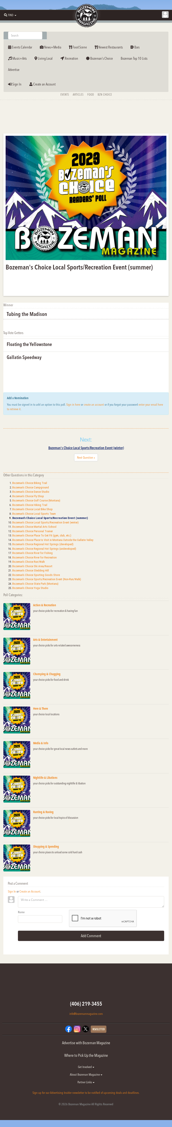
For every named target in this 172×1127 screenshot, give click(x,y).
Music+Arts (19, 58)
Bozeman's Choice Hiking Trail (29, 505)
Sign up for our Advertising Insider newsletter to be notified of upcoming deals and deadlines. (86, 1093)
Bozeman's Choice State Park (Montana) (35, 583)
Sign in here (73, 405)
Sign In (17, 84)
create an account (94, 405)
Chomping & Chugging (46, 674)
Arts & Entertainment (45, 640)
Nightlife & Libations (45, 778)
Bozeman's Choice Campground (30, 487)
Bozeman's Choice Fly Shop (28, 496)
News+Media (52, 47)
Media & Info (40, 743)
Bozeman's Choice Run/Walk (28, 561)
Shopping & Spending (46, 847)
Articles (78, 94)
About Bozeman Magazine (85, 1074)
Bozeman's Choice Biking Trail (29, 483)
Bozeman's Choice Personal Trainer (32, 531)
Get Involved (85, 1067)
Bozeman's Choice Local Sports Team (34, 513)
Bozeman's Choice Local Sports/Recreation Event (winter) (86, 448)
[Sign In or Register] (165, 14)
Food (90, 94)
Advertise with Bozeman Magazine (86, 1042)
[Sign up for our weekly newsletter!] (98, 1029)
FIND (10, 15)
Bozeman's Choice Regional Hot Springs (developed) (42, 544)
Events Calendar (21, 47)
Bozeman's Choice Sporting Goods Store (36, 575)
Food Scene (79, 47)
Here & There (40, 709)
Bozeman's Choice (101, 58)
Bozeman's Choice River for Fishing (32, 553)
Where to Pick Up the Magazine (86, 1055)
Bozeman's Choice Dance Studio (30, 491)
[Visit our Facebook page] (68, 1029)
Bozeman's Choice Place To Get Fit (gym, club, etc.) (41, 535)
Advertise (13, 69)
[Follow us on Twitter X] (85, 1029)
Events (64, 94)
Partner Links (85, 1082)
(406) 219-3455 (86, 1003)
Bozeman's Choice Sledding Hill (30, 570)
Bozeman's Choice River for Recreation (34, 557)
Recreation (71, 58)
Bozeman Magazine (86, 15)
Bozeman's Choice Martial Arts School (34, 526)
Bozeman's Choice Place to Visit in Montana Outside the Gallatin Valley (52, 540)
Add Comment (91, 935)
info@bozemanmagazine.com (86, 1014)
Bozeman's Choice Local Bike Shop (32, 509)
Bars (137, 47)
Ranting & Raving (43, 812)
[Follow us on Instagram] (77, 1029)
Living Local (45, 58)
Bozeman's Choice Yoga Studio (30, 588)
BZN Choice (105, 94)
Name (21, 912)
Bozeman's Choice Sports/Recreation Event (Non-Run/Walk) (46, 579)
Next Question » (86, 457)
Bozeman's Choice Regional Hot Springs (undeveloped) (44, 548)
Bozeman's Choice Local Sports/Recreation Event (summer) (50, 518)
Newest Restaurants (110, 47)
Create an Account (44, 84)
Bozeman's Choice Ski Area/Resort (32, 566)
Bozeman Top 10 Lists (134, 58)
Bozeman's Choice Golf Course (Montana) (36, 500)
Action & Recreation (44, 605)
